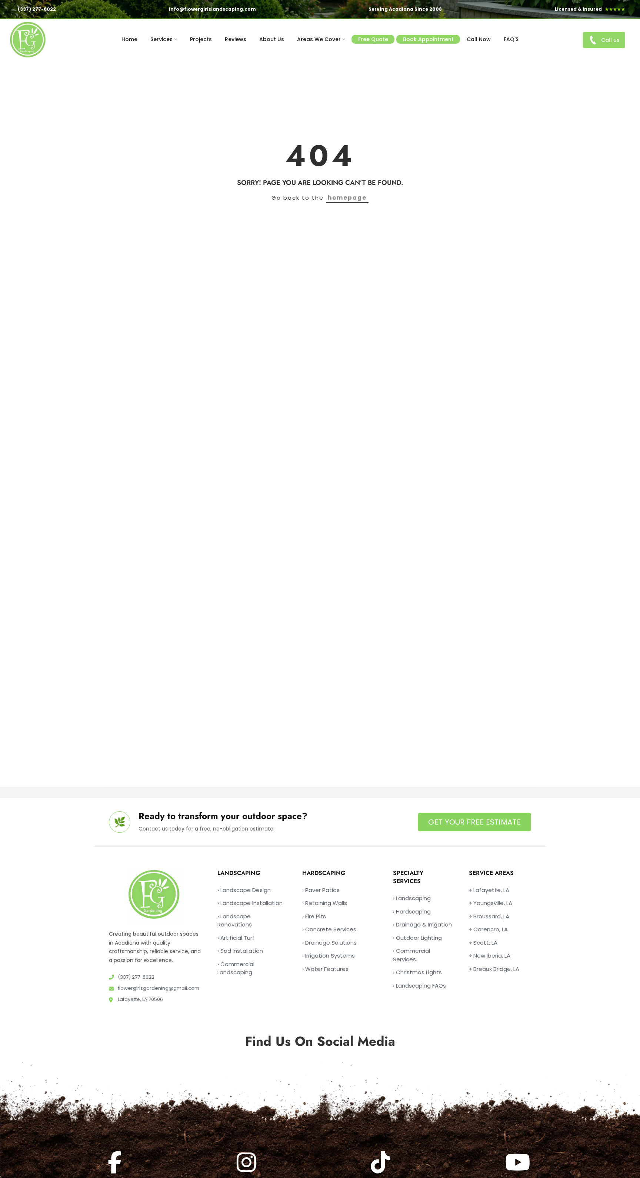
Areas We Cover (319, 39)
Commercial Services (411, 955)
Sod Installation (240, 951)
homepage (347, 198)
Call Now (479, 39)
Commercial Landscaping (235, 968)
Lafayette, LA (489, 890)
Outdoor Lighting (417, 938)
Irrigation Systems (328, 955)
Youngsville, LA (490, 903)
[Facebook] (116, 1162)
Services (161, 39)
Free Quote (373, 39)
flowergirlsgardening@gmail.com (158, 988)
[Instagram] (247, 1162)
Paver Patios (321, 890)
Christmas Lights (417, 972)
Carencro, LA (488, 929)
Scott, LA (483, 942)
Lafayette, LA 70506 (140, 999)
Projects (201, 39)
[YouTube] (518, 1162)
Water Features (325, 969)
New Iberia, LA (489, 955)
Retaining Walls (324, 903)
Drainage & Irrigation (422, 924)
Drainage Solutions (329, 942)
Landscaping (412, 898)
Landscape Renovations (234, 920)
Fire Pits (314, 916)
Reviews (235, 39)
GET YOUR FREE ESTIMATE (474, 822)
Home (129, 39)
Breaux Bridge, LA (494, 969)
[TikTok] (381, 1162)
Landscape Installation (250, 903)
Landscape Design (244, 890)
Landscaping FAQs (419, 985)
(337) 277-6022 (37, 9)
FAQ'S (511, 39)
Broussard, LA (489, 916)
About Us (271, 39)
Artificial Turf (235, 938)
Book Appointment (428, 39)
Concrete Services (329, 929)
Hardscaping (412, 911)
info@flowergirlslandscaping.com (212, 9)
